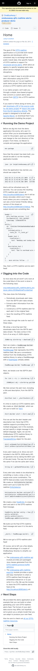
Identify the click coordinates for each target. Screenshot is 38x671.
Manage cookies (24, 660)
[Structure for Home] (5, 634)
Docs (10, 660)
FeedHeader (13, 360)
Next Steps (13, 642)
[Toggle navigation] (3, 3)
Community (30, 659)
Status (24, 659)
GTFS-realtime (21, 50)
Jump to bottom (8, 39)
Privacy (12, 659)
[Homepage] (19, 3)
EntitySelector (15, 487)
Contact (15, 660)
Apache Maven (9, 116)
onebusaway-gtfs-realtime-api (21, 557)
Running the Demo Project (18, 637)
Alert (21, 409)
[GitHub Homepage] (13, 665)
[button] (32, 148)
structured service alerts (12, 65)
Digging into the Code (16, 640)
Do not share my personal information (19, 662)
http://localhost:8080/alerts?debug (16, 207)
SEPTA (15, 97)
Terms (6, 659)
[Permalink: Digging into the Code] (1, 273)
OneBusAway (9, 15)
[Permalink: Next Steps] (1, 594)
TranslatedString (9, 439)
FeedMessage (8, 350)
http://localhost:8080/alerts (13, 195)
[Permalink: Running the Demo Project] (1, 123)
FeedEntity (21, 502)
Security (18, 659)
